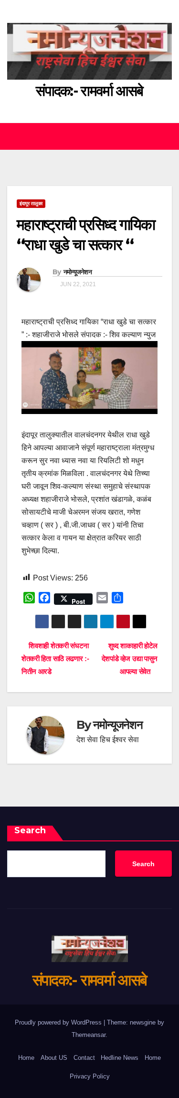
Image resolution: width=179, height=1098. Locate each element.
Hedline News (119, 1057)
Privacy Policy (90, 1076)
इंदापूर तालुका (31, 203)
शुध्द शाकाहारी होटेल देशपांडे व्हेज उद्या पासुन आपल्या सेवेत (130, 658)
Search (30, 830)
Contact (84, 1057)
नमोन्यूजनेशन (77, 272)
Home (26, 1057)
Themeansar (88, 1034)
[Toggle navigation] (164, 136)
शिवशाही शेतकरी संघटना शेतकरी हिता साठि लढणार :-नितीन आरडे (55, 658)
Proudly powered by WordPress (59, 1022)
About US (54, 1057)
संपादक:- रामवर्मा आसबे (89, 91)
